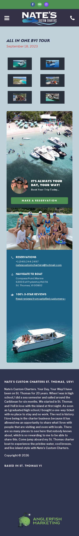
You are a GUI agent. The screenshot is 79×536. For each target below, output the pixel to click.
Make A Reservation (39, 200)
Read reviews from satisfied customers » (40, 298)
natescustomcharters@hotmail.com (39, 265)
